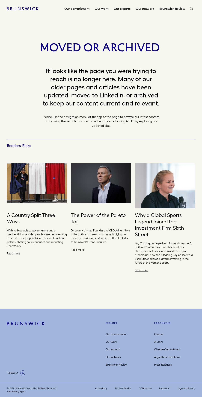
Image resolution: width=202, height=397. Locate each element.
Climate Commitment (167, 349)
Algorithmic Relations (167, 357)
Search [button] (192, 9)
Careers (158, 334)
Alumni (158, 341)
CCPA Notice (145, 388)
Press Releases (163, 364)
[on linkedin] (22, 372)
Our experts (122, 8)
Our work (101, 8)
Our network (145, 8)
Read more (13, 253)
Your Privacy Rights (16, 391)
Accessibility (101, 388)
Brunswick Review (172, 8)
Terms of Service (123, 388)
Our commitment (76, 8)
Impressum (164, 388)
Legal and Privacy (186, 388)
